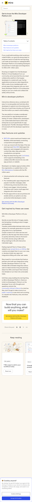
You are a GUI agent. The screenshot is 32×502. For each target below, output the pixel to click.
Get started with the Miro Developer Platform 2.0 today (13, 202)
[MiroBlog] (9, 2)
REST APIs (7, 138)
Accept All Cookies (16, 498)
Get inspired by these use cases (12, 50)
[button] (26, 327)
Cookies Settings (16, 494)
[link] (17, 327)
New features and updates (11, 47)
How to (29, 361)
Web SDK (16, 147)
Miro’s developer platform (10, 45)
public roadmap (7, 292)
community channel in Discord (11, 288)
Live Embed (25, 156)
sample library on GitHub (18, 249)
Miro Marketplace (7, 170)
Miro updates (7, 361)
